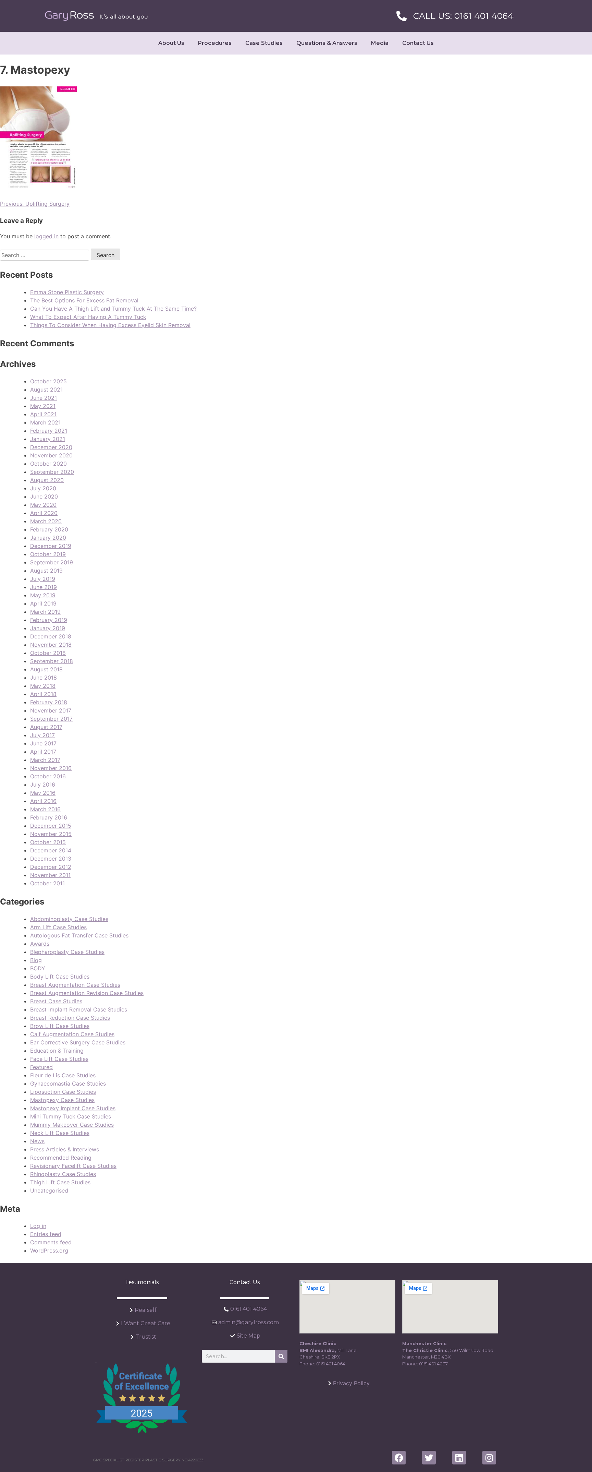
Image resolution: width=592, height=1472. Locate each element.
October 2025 (48, 381)
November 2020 (51, 455)
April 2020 (44, 513)
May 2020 (43, 504)
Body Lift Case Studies (59, 976)
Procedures (215, 43)
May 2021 (43, 406)
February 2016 (48, 817)
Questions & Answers (326, 43)
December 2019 (50, 545)
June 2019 (43, 587)
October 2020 (48, 463)
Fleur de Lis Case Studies (63, 1075)
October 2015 (48, 842)
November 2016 (51, 768)
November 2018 (51, 644)
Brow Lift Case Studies (59, 1025)
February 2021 (48, 430)
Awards (39, 943)
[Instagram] (489, 1457)
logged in (46, 236)
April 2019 (43, 603)
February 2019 (48, 620)
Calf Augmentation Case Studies (72, 1034)
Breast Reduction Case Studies (70, 1017)
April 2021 (43, 414)
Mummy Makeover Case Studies (72, 1124)
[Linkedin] (459, 1457)
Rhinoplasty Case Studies (63, 1174)
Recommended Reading (60, 1157)
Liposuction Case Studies (63, 1091)
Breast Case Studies (56, 1001)
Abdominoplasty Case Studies (69, 918)
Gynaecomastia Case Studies (68, 1083)
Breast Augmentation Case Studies (75, 984)
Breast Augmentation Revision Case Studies (87, 993)
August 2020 (47, 480)
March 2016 (45, 809)
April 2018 (43, 694)
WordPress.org (49, 1250)
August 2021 (46, 389)
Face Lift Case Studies (59, 1058)
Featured (41, 1067)
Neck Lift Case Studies (59, 1132)
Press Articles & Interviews (64, 1149)
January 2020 (48, 537)
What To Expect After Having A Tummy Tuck (88, 316)
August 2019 (46, 570)
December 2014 (50, 850)
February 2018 (48, 702)
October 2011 (47, 883)
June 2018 (43, 677)
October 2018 (48, 652)
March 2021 (45, 422)
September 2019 (51, 562)
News (37, 1141)
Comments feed (51, 1242)
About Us (171, 43)
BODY (37, 968)
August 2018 (46, 669)
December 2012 (50, 866)
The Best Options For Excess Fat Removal (84, 300)
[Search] (281, 1356)
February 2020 (49, 529)
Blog (36, 960)
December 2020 (51, 447)
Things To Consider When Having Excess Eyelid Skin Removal (110, 325)
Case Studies (264, 43)
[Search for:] (45, 255)
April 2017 (43, 751)
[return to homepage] (96, 16)
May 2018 (43, 685)
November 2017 (50, 710)
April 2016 (43, 801)
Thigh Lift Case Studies (60, 1182)
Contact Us (418, 43)
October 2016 (48, 776)
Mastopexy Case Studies (62, 1100)
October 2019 (48, 554)
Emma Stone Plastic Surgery (67, 292)
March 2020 (46, 521)
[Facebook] (399, 1457)
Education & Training (57, 1050)
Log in (38, 1225)
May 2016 (43, 792)
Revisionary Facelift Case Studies (73, 1165)
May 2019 (43, 595)
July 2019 (42, 578)
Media (379, 43)
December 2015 (50, 825)
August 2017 (46, 726)
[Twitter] (429, 1457)
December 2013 (50, 858)
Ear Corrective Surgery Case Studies (77, 1042)
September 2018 (51, 661)
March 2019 (45, 611)
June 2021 (43, 397)
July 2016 (42, 784)
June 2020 (44, 496)
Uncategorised (49, 1190)
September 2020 (52, 471)
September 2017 (51, 718)
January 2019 (47, 628)
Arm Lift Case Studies (58, 927)
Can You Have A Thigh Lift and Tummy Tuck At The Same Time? (114, 308)
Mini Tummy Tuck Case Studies (70, 1116)
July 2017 (42, 735)
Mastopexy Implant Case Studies (72, 1108)
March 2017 (45, 759)
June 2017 (43, 743)
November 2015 (51, 833)
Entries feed (45, 1234)
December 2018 (50, 636)
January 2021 (47, 438)
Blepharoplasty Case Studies (67, 951)
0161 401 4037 (433, 1363)
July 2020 (43, 488)
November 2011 (50, 875)
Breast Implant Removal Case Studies (78, 1009)
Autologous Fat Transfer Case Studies (79, 935)
